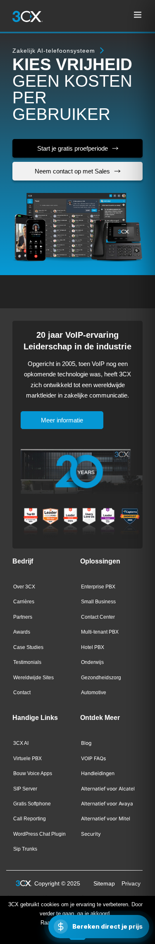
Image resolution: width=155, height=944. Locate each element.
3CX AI (21, 743)
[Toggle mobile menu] (138, 14)
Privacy (131, 883)
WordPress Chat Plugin (39, 834)
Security (91, 834)
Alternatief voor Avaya (107, 803)
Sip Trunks (25, 849)
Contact (22, 692)
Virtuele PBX (27, 758)
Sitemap (104, 883)
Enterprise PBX (98, 587)
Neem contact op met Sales (72, 171)
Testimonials (27, 662)
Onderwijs (92, 662)
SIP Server (25, 789)
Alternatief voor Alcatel (108, 788)
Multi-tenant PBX (100, 632)
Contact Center (98, 617)
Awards (21, 632)
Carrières (23, 602)
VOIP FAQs (93, 758)
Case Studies (28, 647)
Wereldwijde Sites (33, 678)
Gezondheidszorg (101, 678)
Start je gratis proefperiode (72, 148)
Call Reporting (29, 819)
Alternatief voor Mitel (105, 818)
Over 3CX (24, 587)
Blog (86, 743)
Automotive (93, 692)
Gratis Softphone (32, 804)
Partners (22, 617)
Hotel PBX (92, 647)
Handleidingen (97, 773)
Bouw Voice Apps (32, 773)
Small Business (98, 602)
